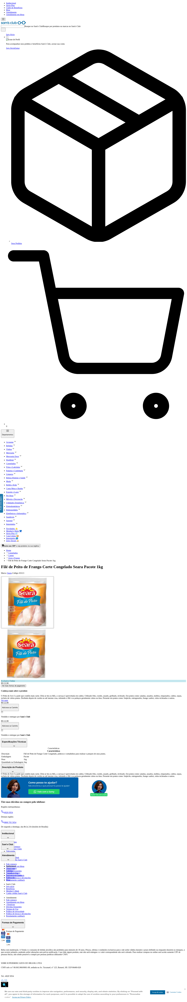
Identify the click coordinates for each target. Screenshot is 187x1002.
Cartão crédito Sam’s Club (16, 860)
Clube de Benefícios (14, 8)
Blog (8, 10)
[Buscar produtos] (3, 29)
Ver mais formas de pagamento (13, 686)
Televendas (10, 851)
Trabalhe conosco (13, 873)
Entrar (17, 48)
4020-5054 (8, 812)
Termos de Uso (12, 909)
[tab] (27, 602)
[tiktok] (4, 981)
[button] (174, 992)
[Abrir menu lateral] (3, 19)
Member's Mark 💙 (14, 531)
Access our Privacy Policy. (21, 997)
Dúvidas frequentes (14, 871)
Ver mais (4, 700)
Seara (9, 573)
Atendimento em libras (15, 14)
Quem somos (11, 868)
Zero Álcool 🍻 (12, 541)
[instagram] (6, 981)
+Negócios (10, 904)
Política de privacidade (15, 911)
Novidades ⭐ (12, 529)
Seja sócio (10, 886)
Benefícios (10, 889)
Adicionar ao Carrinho (10, 707)
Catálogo (9, 871)
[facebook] (2, 981)
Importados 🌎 (12, 538)
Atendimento (11, 12)
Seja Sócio (10, 34)
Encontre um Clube (14, 875)
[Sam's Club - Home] (13, 24)
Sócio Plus (10, 5)
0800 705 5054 (10, 822)
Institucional (11, 3)
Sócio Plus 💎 (12, 533)
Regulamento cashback (15, 880)
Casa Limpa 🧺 (12, 536)
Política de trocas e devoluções (18, 878)
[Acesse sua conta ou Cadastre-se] (7, 37)
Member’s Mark (12, 891)
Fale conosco (11, 864)
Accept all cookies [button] (157, 992)
